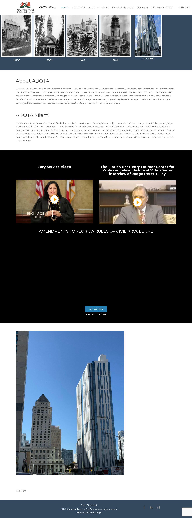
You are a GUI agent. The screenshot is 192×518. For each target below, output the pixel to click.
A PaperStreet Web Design (89, 512)
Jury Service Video (54, 167)
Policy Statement (89, 505)
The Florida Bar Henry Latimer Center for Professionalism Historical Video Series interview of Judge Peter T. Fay (137, 170)
